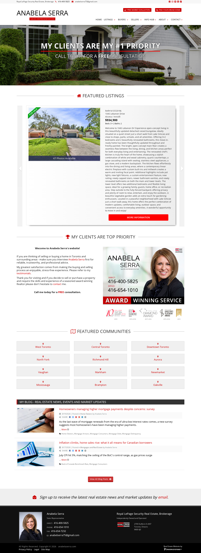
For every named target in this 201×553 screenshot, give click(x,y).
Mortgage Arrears (81, 433)
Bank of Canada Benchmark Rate (75, 464)
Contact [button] (176, 19)
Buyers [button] (122, 19)
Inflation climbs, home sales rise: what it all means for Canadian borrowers (105, 442)
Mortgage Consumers (99, 433)
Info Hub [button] (149, 19)
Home (99, 19)
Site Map (45, 549)
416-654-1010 (61, 527)
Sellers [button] (135, 19)
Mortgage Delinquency (131, 433)
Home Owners (86, 414)
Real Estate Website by (173, 546)
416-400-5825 (64, 1)
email (162, 497)
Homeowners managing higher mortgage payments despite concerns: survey (107, 409)
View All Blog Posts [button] (99, 479)
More (64, 429)
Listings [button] (108, 19)
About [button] (162, 19)
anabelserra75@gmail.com (86, 1)
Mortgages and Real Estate (91, 447)
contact (57, 284)
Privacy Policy (25, 549)
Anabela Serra (76, 259)
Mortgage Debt (115, 433)
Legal (36, 549)
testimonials (24, 273)
